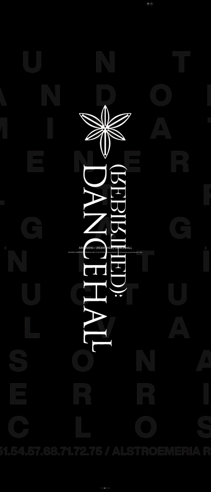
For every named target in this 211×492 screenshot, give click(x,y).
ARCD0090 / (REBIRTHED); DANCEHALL (105, 248)
